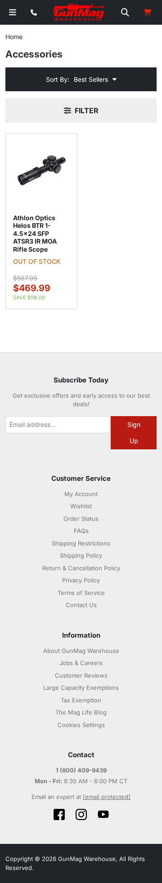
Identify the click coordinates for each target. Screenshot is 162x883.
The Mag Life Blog (81, 712)
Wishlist (81, 506)
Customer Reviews (81, 675)
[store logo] (79, 12)
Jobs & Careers (81, 662)
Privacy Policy (81, 580)
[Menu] (12, 12)
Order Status (81, 518)
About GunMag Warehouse (81, 650)
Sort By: (57, 79)
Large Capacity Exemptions (81, 687)
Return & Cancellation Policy (81, 568)
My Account (81, 493)
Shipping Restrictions (81, 543)
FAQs (81, 530)
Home (13, 36)
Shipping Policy (81, 555)
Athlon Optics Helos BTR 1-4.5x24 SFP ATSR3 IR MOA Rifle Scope (35, 233)
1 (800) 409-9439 (81, 770)
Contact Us (81, 604)
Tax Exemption (81, 700)
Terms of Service (81, 592)
